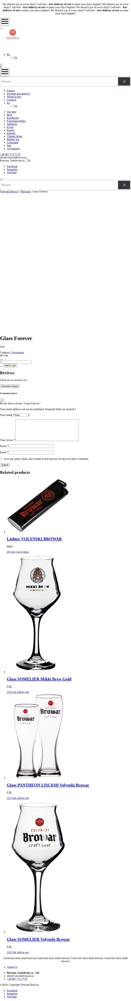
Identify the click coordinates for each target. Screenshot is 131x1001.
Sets (9, 145)
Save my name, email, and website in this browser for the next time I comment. (46, 458)
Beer (9, 114)
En (8, 54)
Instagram (12, 169)
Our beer (11, 111)
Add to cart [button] (23, 692)
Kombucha (13, 117)
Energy (11, 130)
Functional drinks (16, 120)
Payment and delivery (18, 93)
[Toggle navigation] (5, 22)
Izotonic (11, 133)
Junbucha (12, 124)
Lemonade (12, 142)
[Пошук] (124, 81)
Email (4, 452)
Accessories (13, 148)
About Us (12, 967)
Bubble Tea (13, 139)
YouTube (12, 172)
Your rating (7, 415)
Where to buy (14, 96)
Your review (7, 440)
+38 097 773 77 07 (10, 154)
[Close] (1, 179)
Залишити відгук (9, 386)
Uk (15, 57)
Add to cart (10, 365)
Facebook (12, 166)
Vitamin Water (14, 136)
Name (4, 446)
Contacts (11, 99)
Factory (11, 90)
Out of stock (22, 551)
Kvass (10, 127)
